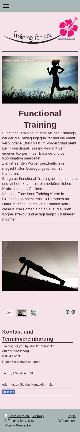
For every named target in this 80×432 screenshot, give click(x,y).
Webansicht (67, 420)
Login (72, 416)
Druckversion (19, 416)
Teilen (10, 392)
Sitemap (38, 416)
